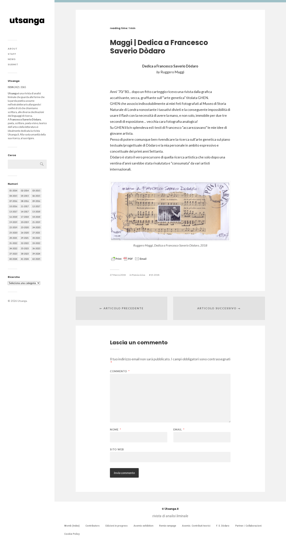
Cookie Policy (72, 534)
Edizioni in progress (116, 525)
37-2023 (13, 253)
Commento (120, 371)
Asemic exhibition (143, 525)
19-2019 (13, 222)
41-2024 (25, 259)
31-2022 (13, 243)
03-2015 (36, 190)
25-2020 (13, 232)
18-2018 (36, 217)
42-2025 (36, 259)
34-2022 (13, 248)
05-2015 (25, 195)
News (12, 59)
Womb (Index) (72, 525)
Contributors (92, 525)
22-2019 (13, 227)
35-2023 (25, 248)
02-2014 (25, 190)
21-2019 (36, 222)
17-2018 (25, 217)
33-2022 (36, 243)
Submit (13, 64)
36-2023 (36, 248)
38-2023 (25, 253)
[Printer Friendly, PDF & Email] (129, 258)
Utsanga (22, 300)
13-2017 (13, 211)
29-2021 (25, 238)
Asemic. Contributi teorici (196, 525)
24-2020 (36, 227)
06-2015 (36, 195)
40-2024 (13, 259)
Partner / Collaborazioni (248, 525)
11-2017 (25, 206)
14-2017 (25, 211)
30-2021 (36, 238)
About (13, 48)
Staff (12, 53)
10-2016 (13, 206)
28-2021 (13, 238)
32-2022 (25, 243)
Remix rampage (167, 525)
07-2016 (13, 201)
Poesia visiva (138, 274)
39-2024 (36, 253)
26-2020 (25, 232)
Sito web (117, 449)
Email (178, 429)
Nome (115, 429)
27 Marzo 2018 (118, 274)
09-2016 (36, 201)
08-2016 (25, 201)
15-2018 (36, 211)
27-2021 (36, 232)
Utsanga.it (170, 509)
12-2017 (36, 206)
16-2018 (13, 217)
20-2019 (25, 222)
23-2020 (25, 227)
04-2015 (13, 195)
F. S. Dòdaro (222, 525)
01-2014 (13, 190)
